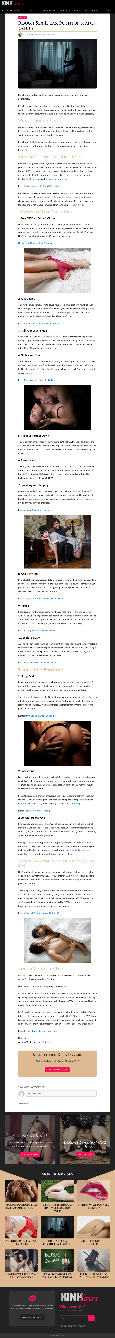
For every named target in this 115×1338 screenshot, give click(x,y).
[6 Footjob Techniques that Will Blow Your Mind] (57, 1200)
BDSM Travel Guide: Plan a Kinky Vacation (21, 1276)
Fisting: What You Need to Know (39, 630)
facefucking (74, 803)
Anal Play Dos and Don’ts (93, 1243)
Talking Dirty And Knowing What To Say (43, 598)
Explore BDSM (85, 1155)
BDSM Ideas (7, 10)
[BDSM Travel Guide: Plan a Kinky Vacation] (21, 1269)
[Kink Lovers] (12, 3)
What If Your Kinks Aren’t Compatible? (42, 186)
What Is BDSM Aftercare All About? (41, 913)
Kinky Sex (22, 17)
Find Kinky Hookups (57, 1070)
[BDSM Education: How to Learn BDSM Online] (57, 1269)
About (63, 1326)
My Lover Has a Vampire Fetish (39, 380)
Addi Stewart (30, 34)
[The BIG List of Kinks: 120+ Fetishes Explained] (93, 1269)
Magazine (77, 10)
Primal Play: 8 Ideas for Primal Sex (40, 1030)
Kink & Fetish (20, 10)
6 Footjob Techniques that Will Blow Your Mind (57, 1207)
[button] (112, 10)
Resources (65, 10)
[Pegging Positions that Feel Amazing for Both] (21, 1200)
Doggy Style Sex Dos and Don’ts (39, 715)
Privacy (82, 1326)
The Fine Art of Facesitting (37, 810)
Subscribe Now (91, 10)
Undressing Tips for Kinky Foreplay (35, 243)
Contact (72, 1326)
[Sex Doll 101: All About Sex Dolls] (21, 1236)
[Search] (91, 1318)
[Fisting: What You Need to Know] (93, 1200)
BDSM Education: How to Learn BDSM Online (57, 1276)
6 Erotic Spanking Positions (37, 509)
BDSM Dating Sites (49, 10)
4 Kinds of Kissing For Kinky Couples (42, 323)
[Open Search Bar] (108, 10)
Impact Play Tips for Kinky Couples (41, 662)
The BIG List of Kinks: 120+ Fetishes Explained (94, 1276)
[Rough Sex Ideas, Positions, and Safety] (57, 1236)
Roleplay (33, 10)
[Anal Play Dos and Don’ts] (93, 1236)
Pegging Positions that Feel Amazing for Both (21, 1206)
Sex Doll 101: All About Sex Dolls (21, 1243)
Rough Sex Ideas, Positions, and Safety (57, 1243)
